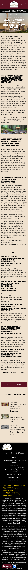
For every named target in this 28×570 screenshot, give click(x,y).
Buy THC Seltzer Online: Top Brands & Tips (18, 419)
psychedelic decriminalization (16, 88)
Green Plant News (10, 17)
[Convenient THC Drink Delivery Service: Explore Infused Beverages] (5, 404)
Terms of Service (7, 495)
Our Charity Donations (19, 485)
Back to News (15, 384)
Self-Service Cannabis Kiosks (10, 489)
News (15, 14)
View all (14, 398)
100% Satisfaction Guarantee (10, 492)
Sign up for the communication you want (13, 453)
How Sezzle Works (7, 487)
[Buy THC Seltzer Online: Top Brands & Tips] (5, 416)
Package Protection (7, 490)
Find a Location (6, 485)
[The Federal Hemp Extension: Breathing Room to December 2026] (5, 427)
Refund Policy (16, 494)
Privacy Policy (6, 494)
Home (11, 14)
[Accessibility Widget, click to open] (14, 566)
